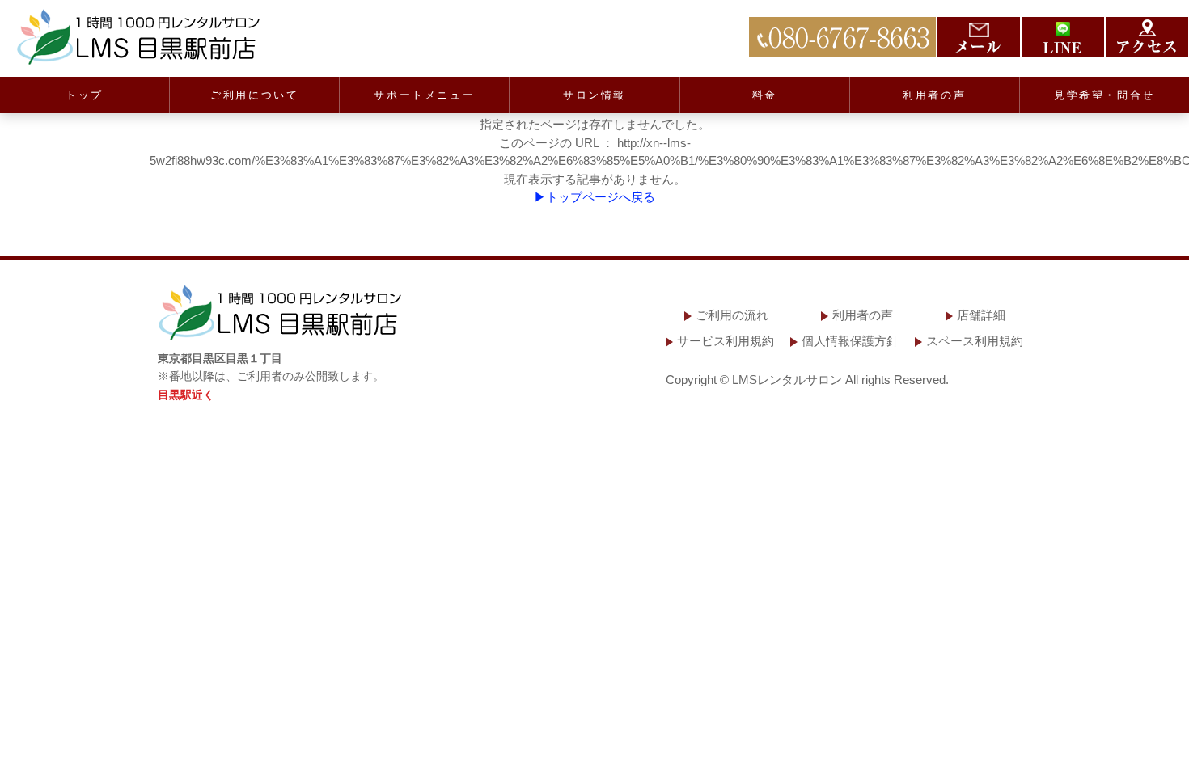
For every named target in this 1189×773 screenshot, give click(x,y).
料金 (764, 95)
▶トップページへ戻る (594, 197)
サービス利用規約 (725, 341)
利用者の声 (934, 95)
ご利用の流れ (732, 315)
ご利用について (254, 95)
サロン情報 (594, 95)
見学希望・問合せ (1104, 95)
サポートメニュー (424, 95)
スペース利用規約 (974, 341)
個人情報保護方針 (850, 341)
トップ (85, 95)
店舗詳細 (981, 315)
